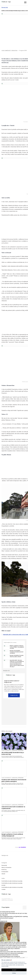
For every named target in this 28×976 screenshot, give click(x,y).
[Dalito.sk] (7, 2)
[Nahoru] (24, 907)
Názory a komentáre (6, 867)
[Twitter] (5, 54)
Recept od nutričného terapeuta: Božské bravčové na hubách (16, 652)
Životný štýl (5, 7)
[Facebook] (2, 54)
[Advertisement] (14, 711)
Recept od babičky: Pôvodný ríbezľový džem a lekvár (16, 656)
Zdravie (3, 873)
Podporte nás (14, 695)
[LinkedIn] (8, 54)
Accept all (14, 969)
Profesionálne (5, 871)
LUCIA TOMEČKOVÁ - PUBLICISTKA (9, 50)
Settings (14, 973)
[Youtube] (22, 671)
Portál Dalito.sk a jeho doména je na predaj (12, 881)
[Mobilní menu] (25, 2)
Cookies (3, 889)
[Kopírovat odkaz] (10, 54)
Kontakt (3, 885)
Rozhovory (4, 869)
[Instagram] (24, 671)
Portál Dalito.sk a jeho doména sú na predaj (12, 887)
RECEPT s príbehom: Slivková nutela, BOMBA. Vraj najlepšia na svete (17, 647)
